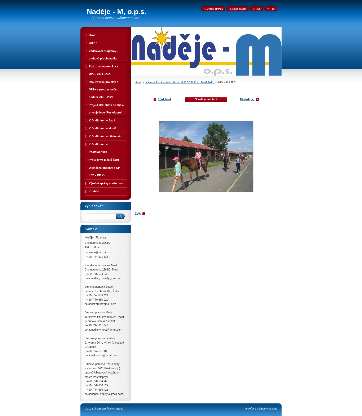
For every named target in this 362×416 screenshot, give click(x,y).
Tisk (272, 9)
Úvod (138, 82)
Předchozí (164, 99)
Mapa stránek (239, 9)
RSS (258, 9)
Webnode (271, 408)
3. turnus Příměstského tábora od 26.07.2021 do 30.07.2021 (179, 82)
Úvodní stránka (215, 9)
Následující (247, 99)
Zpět (138, 213)
